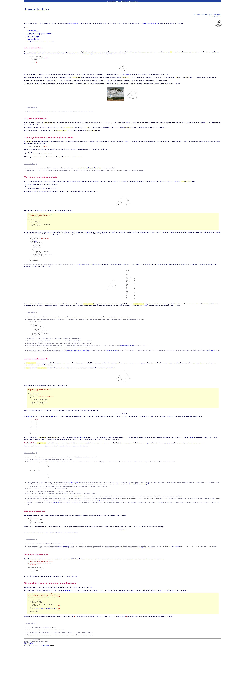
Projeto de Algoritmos (113, 1)
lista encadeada (73, 23)
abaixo (145, 305)
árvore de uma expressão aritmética (78, 350)
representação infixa (112, 350)
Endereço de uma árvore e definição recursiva (39, 33)
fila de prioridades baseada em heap (145, 547)
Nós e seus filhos (31, 30)
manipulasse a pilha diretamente (88, 264)
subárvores (82, 437)
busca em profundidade (127, 345)
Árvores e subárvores (33, 32)
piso (51, 416)
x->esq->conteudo (76, 496)
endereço (215, 52)
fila (118, 484)
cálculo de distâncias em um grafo (139, 484)
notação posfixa (210, 350)
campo (68, 590)
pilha (88, 232)
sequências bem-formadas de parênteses (90, 168)
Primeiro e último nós (33, 39)
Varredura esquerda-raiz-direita (35, 35)
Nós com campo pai (32, 38)
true (35, 241)
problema (42, 559)
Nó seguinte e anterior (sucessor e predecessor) (40, 41)
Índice (130, 1)
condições (40, 111)
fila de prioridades (63, 546)
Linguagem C (124, 1)
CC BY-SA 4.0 (45, 645)
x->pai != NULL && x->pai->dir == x (45, 608)
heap (65, 493)
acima (192, 437)
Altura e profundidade (33, 36)
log (56, 416)
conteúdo (45, 58)
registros (62, 52)
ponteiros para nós (91, 54)
